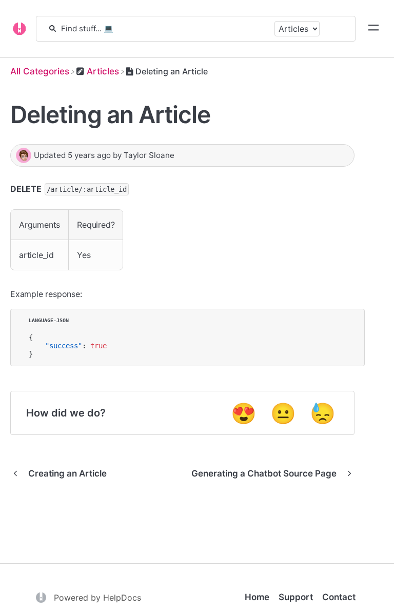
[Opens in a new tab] (42, 596)
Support (296, 597)
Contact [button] (339, 597)
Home (257, 597)
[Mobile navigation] (373, 29)
